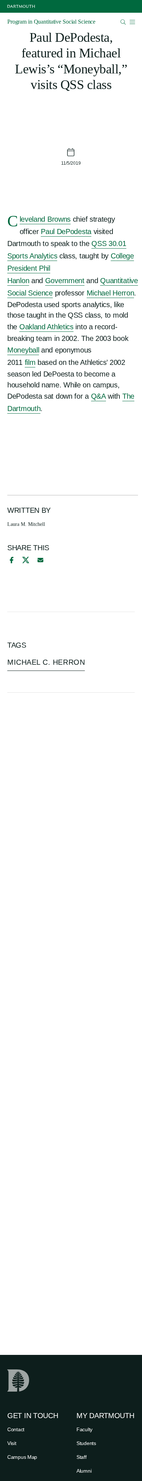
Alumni (83, 1471)
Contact (15, 1429)
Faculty (84, 1429)
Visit (11, 1443)
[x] (25, 560)
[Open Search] (123, 22)
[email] (40, 560)
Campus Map (22, 1457)
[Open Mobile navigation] (132, 21)
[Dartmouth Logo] (21, 6)
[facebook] (10, 560)
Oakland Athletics (46, 327)
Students (86, 1443)
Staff (81, 1457)
